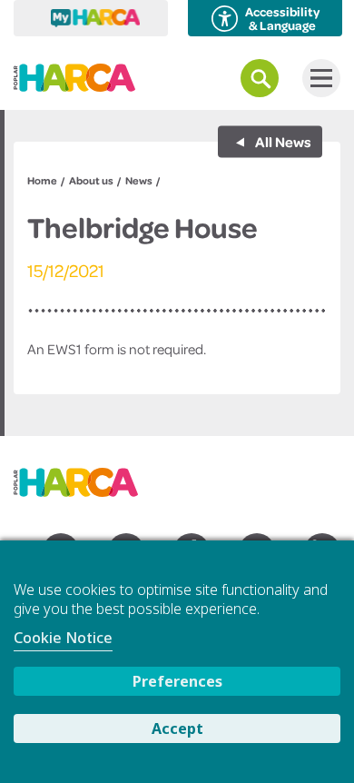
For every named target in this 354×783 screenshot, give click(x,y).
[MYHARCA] (91, 18)
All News (281, 142)
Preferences (177, 681)
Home (42, 180)
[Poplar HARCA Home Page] (85, 476)
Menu (321, 78)
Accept (177, 728)
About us (91, 180)
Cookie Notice (63, 638)
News (138, 180)
